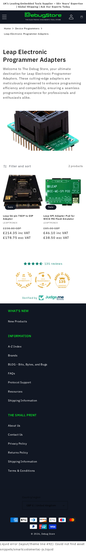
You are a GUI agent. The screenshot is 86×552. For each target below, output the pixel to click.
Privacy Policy (17, 443)
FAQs (11, 373)
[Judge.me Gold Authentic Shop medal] (24, 280)
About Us (14, 425)
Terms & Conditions (21, 470)
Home (7, 28)
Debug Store (48, 533)
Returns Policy (18, 452)
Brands (13, 355)
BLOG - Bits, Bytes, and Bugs (27, 364)
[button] (4, 17)
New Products (17, 321)
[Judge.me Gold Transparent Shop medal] (43, 280)
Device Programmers (27, 28)
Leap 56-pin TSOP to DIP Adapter (18, 217)
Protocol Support (19, 382)
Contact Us (15, 434)
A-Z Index (14, 346)
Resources (15, 391)
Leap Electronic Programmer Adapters (26, 33)
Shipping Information (22, 400)
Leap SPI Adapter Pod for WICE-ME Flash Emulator (59, 217)
